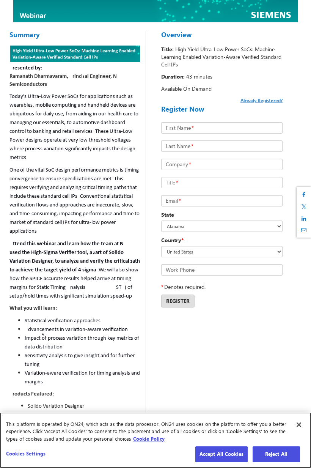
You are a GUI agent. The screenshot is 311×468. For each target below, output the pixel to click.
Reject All (276, 454)
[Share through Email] (303, 230)
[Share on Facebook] (303, 194)
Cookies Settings (26, 453)
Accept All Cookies (221, 454)
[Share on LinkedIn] (303, 218)
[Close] (299, 424)
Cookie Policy (149, 438)
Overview (176, 34)
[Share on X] (303, 206)
